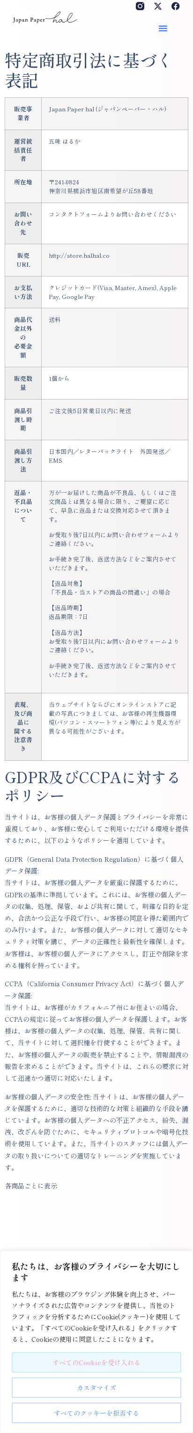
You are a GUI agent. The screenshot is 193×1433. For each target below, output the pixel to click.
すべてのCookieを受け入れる (96, 1362)
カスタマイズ (96, 1387)
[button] (163, 28)
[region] (96, 1342)
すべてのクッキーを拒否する (96, 1413)
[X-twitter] (157, 6)
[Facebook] (175, 6)
